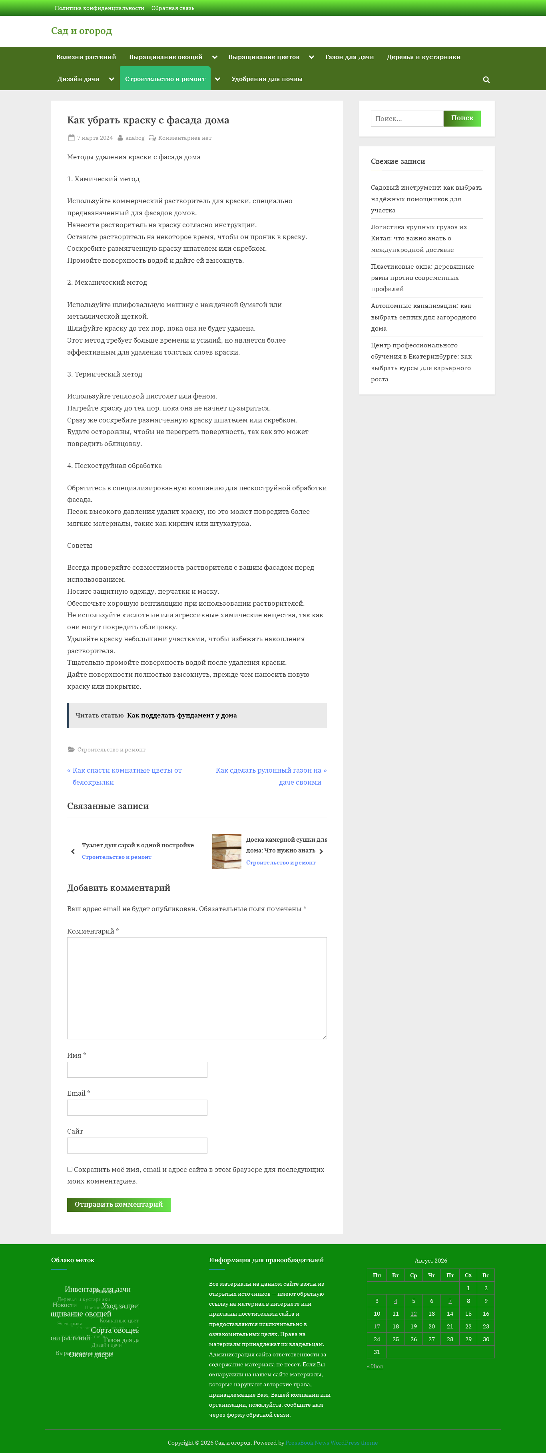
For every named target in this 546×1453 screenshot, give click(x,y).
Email (78, 1093)
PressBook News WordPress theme (331, 1442)
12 (413, 1313)
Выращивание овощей (166, 56)
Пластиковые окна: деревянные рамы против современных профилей (422, 277)
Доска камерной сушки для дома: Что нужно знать (162, 844)
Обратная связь (173, 8)
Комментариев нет (184, 138)
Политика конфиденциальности (99, 8)
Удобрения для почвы (267, 78)
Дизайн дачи (79, 78)
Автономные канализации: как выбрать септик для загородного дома (423, 316)
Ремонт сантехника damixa (261, 845)
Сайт (75, 1131)
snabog (135, 137)
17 (377, 1326)
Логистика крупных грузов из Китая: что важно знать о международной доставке (419, 238)
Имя (76, 1055)
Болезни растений (86, 56)
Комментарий (93, 931)
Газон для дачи (349, 56)
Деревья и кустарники (424, 56)
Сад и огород (81, 30)
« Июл (375, 1366)
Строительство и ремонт (165, 78)
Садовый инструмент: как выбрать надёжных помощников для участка (426, 198)
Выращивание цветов (263, 56)
